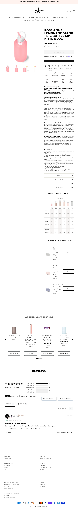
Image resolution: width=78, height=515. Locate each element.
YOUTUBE (42, 484)
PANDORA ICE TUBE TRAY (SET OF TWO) (58, 288)
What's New (29, 17)
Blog (55, 17)
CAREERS (42, 465)
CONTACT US (43, 461)
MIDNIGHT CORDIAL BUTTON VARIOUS (47, 338)
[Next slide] (72, 340)
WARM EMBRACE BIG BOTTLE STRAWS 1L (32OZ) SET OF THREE (31, 340)
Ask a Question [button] (49, 399)
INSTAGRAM (43, 478)
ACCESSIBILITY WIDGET (9, 497)
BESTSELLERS (7, 458)
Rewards (49, 20)
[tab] (37, 358)
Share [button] (9, 432)
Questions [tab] (21, 404)
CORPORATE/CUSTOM (45, 467)
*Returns (59, 187)
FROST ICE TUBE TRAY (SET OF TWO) (56, 252)
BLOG (5, 472)
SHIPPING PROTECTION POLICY (11, 482)
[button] (68, 432)
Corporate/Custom (33, 20)
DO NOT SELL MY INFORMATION (12, 493)
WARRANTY (6, 486)
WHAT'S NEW (7, 456)
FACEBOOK (43, 480)
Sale (38, 17)
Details (59, 175)
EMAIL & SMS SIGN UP (45, 458)
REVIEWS (6, 467)
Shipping (46, 46)
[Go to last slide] (6, 340)
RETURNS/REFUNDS (9, 478)
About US (64, 17)
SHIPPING (6, 480)
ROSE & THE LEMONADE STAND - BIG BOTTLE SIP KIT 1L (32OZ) (22, 428)
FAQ (5, 469)
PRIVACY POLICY (8, 491)
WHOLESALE (43, 469)
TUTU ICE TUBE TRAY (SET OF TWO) (56, 271)
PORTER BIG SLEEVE (14, 336)
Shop (47, 17)
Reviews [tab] (8, 404)
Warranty (59, 179)
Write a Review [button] (66, 399)
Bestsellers (15, 17)
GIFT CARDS (7, 465)
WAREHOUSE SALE (8, 463)
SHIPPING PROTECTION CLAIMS (11, 484)
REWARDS (42, 456)
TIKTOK (42, 482)
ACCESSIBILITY (7, 495)
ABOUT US (42, 463)
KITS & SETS (7, 461)
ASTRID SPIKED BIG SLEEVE (64, 337)
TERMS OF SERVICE (8, 488)
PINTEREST (42, 486)
